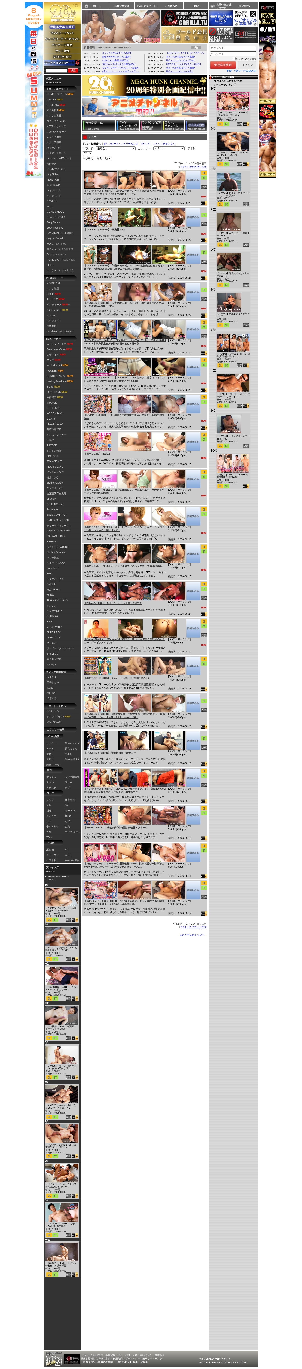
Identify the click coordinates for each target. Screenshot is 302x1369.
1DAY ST (146, 143)
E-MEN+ (51, 541)
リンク (158, 1358)
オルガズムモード (56, 131)
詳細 (196, 47)
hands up (52, 315)
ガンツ (50, 206)
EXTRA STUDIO (56, 536)
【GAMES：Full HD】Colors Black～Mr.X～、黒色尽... (233, 153)
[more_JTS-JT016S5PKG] (193, 666)
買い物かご (245, 5)
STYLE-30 (52, 653)
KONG (50, 595)
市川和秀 (51, 677)
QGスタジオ (53, 711)
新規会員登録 (122, 5)
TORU (50, 687)
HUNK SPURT (61, 259)
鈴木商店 (51, 325)
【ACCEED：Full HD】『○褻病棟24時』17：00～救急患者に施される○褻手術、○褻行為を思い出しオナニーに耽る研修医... (124, 267)
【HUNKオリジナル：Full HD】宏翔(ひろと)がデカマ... (61, 1146)
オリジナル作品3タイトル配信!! (116, 53)
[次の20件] (194, 167)
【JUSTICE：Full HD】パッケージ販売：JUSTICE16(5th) (116, 678)
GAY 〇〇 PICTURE (58, 546)
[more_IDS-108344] (193, 180)
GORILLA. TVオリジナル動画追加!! (118, 64)
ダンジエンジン (58, 716)
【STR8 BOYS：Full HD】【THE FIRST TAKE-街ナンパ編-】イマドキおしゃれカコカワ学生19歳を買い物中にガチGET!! (124, 379)
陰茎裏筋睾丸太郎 (56, 493)
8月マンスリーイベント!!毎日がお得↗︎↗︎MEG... (122, 71)
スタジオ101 (54, 320)
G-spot (56, 254)
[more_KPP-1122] (193, 852)
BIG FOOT (52, 456)
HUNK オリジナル (60, 94)
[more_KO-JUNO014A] (193, 479)
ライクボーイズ (55, 579)
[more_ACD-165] (193, 703)
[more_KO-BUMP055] (193, 404)
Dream (54, 293)
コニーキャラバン (56, 121)
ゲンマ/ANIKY (54, 611)
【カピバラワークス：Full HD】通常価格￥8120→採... (233, 475)
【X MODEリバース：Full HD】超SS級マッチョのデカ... (61, 1106)
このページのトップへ (192, 934)
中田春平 (51, 693)
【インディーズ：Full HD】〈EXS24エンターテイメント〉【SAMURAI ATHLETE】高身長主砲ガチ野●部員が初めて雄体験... (125, 342)
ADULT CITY (54, 179)
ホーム (96, 5)
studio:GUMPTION (57, 514)
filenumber (53, 509)
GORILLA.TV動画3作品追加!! (116, 60)
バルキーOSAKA (56, 562)
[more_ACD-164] (193, 740)
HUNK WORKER (56, 169)
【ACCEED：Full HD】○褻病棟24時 (104, 229)
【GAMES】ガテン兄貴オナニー (233, 436)
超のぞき (51, 163)
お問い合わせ (220, 5)
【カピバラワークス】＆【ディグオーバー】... (186, 53)
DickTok (51, 584)
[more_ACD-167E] (193, 292)
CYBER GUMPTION (58, 520)
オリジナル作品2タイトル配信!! (180, 56)
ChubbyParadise (56, 552)
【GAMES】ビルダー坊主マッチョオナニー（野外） (233, 194)
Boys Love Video (59, 349)
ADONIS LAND (55, 466)
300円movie (53, 185)
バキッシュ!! (53, 190)
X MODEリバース (56, 126)
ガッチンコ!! (53, 147)
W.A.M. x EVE (60, 249)
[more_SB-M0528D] (193, 367)
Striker (50, 265)
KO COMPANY (55, 413)
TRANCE (52, 402)
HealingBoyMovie (60, 381)
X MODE (51, 201)
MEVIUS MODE (55, 211)
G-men (50, 440)
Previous (78, 26)
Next (165, 26)
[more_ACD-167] (193, 217)
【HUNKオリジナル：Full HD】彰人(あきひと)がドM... (61, 1185)
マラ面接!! (55, 110)
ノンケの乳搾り (55, 115)
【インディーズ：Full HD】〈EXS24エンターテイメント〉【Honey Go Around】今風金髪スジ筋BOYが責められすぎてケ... (125, 790)
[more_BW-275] (193, 591)
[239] (203, 167)
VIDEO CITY (53, 637)
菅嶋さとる (53, 682)
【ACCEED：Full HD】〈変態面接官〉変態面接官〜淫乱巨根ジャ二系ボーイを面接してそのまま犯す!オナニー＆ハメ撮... (124, 716)
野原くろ (51, 698)
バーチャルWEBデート (59, 158)
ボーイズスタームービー (60, 648)
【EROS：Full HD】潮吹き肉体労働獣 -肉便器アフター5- (116, 827)
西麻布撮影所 (54, 429)
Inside (53, 386)
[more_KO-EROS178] (193, 815)
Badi (49, 621)
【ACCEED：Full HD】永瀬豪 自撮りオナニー (110, 752)
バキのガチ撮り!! (56, 153)
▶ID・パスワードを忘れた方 (241, 71)
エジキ (53, 360)
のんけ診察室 (54, 142)
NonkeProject (57, 365)
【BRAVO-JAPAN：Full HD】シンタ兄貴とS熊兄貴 (113, 603)
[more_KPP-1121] (193, 890)
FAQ (120, 1355)
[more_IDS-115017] (193, 778)
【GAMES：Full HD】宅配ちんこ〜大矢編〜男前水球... (61, 1067)
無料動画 (159, 1355)
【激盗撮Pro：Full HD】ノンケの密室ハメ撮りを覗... (61, 1264)
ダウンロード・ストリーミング (121, 143)
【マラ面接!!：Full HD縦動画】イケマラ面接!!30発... (61, 1027)
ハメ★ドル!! (53, 195)
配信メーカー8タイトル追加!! (179, 71)
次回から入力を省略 (246, 58)
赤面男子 (55, 397)
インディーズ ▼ (58, 304)
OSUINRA (52, 616)
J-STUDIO (55, 299)
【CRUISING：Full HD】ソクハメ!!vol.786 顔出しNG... (61, 988)
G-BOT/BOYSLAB (60, 376)
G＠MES (55, 99)
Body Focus (53, 222)
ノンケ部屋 (53, 288)
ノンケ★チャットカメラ (60, 270)
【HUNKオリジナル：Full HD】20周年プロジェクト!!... (233, 395)
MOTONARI (53, 283)
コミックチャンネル (164, 143)
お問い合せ (131, 1355)
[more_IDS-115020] (193, 329)
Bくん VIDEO (57, 309)
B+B (49, 573)
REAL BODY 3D (56, 217)
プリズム (51, 643)
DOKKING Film (55, 504)
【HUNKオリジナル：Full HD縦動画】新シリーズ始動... (61, 948)
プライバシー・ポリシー (138, 1358)
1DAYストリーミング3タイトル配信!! (183, 64)
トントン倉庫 (54, 450)
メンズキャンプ (55, 472)
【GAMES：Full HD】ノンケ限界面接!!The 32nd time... (61, 909)
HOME (84, 1355)
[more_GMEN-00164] (193, 628)
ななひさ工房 (54, 721)
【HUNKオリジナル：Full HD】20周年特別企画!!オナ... (233, 355)
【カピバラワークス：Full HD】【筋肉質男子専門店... (233, 113)
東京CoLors (53, 589)
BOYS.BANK (57, 392)
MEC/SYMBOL (55, 627)
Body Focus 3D (55, 227)
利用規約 (118, 1358)
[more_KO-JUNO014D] (193, 553)
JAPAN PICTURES (57, 600)
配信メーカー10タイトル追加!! (116, 56)
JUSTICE (52, 445)
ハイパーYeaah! (55, 238)
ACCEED (55, 370)
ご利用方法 (171, 5)
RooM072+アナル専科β (60, 233)
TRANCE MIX (54, 461)
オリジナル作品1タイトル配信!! (180, 68)
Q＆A (196, 5)
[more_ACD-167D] (193, 254)
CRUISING (56, 105)
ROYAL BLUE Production (59, 531)
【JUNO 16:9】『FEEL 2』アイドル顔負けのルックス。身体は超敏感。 (124, 566)
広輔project (56, 354)
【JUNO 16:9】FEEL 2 (97, 453)
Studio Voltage (55, 482)
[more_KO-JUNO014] (193, 441)
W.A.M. (56, 243)
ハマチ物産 (53, 557)
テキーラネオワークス (59, 525)
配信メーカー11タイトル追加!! (180, 60)
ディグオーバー (55, 488)
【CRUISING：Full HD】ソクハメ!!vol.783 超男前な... (61, 1224)
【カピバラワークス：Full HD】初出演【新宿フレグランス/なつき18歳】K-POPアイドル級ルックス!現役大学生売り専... (124, 903)
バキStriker (53, 174)
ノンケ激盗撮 (54, 137)
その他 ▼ (52, 664)
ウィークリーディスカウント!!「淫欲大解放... (122, 68)
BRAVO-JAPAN (55, 424)
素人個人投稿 (54, 659)
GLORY (51, 418)
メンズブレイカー (56, 434)
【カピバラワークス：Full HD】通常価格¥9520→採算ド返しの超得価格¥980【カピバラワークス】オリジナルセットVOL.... (124, 865)
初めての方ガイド (146, 5)
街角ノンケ (53, 477)
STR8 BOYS (53, 408)
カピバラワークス (60, 344)
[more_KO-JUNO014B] (193, 516)
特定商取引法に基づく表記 (95, 1358)
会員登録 (110, 1355)
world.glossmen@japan (60, 331)
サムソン (51, 605)
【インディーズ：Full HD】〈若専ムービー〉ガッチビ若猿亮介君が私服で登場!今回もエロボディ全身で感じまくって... (124, 192)
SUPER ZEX (54, 632)
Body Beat (52, 568)
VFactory (51, 498)
